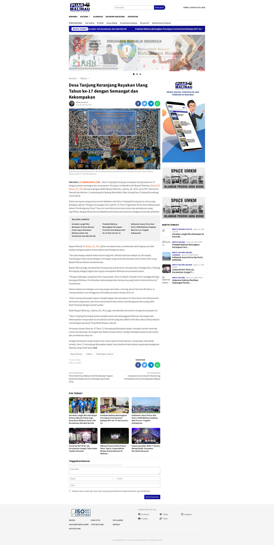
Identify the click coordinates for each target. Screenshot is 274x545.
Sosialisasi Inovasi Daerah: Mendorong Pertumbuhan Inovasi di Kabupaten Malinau (142, 376)
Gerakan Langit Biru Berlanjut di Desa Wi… (188, 235)
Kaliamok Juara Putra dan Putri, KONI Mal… (187, 258)
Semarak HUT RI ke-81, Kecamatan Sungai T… (183, 270)
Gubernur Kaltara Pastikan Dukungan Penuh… (185, 281)
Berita (175, 229)
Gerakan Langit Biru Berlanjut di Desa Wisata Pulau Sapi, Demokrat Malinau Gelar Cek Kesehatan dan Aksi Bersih (84, 230)
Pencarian (159, 7)
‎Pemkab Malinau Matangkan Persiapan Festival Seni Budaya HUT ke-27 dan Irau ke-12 (147, 29)
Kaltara (181, 253)
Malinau (181, 229)
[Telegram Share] (151, 103)
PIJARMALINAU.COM (89, 182)
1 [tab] (134, 74)
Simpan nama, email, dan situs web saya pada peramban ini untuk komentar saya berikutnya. (111, 491)
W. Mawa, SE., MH (91, 246)
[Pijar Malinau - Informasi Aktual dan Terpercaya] (80, 7)
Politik (189, 229)
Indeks (72, 520)
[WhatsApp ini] (157, 103)
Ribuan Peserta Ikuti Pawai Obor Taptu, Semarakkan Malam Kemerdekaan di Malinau (113, 450)
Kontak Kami (75, 528)
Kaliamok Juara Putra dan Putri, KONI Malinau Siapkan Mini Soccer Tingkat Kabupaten (145, 419)
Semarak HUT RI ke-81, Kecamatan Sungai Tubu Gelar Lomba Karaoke (83, 448)
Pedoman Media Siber (79, 524)
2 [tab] (137, 74)
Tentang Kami (97, 524)
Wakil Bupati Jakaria (104, 354)
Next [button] (201, 52)
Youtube (144, 518)
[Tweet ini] (144, 103)
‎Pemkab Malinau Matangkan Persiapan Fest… (186, 246)
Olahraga (176, 255)
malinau (89, 354)
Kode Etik (95, 520)
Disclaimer (118, 520)
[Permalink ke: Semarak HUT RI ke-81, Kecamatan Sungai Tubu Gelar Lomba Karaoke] (83, 436)
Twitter (165, 514)
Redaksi (116, 524)
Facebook (145, 514)
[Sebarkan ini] (138, 103)
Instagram (188, 514)
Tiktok (165, 518)
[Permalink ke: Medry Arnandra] (72, 103)
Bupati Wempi (76, 354)
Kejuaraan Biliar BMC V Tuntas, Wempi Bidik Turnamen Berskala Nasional (146, 448)
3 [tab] (140, 74)
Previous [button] (72, 52)
